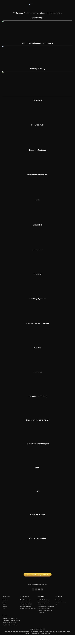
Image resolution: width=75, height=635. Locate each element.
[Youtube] (39, 589)
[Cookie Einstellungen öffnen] (3, 633)
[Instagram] (36, 589)
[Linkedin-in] (42, 589)
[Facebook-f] (33, 589)
